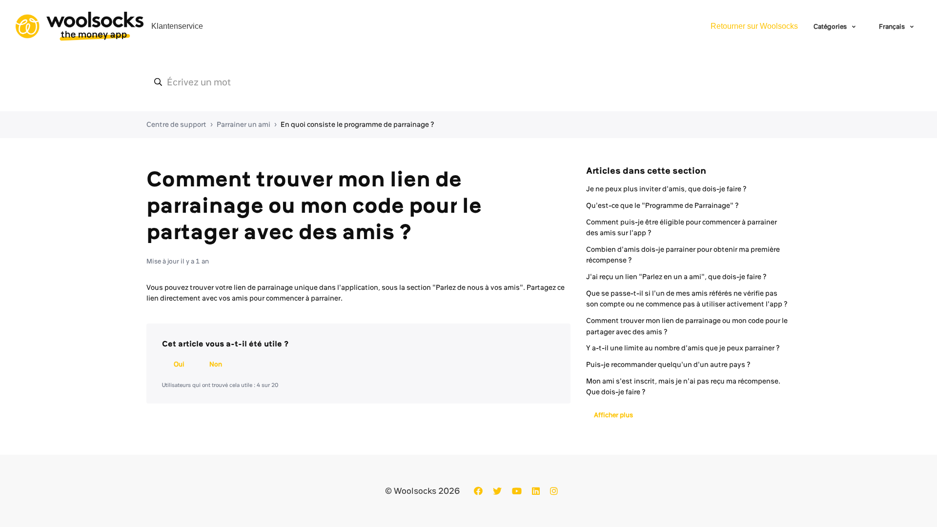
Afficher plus (613, 415)
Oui (179, 364)
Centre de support (176, 124)
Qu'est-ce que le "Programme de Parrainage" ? (662, 205)
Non (215, 364)
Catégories (831, 26)
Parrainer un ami (243, 124)
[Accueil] (79, 26)
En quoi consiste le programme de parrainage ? (357, 124)
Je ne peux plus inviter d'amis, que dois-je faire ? (666, 188)
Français (892, 26)
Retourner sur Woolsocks (754, 26)
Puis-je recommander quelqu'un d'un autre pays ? (668, 364)
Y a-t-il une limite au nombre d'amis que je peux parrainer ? (683, 348)
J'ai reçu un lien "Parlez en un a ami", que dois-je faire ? (676, 276)
